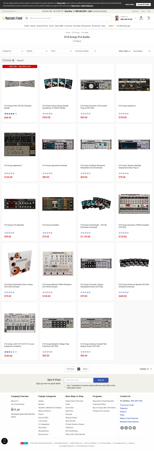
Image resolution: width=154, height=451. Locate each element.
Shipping (123, 408)
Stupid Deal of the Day (74, 401)
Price (53, 51)
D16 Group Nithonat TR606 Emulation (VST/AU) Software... (56, 285)
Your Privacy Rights (105, 443)
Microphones (86, 26)
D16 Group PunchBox (50, 225)
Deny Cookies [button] (129, 4)
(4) (16, 113)
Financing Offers (99, 404)
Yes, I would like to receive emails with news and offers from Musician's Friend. (91, 386)
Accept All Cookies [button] (143, 4)
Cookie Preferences (87, 6)
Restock (69, 414)
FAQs (122, 415)
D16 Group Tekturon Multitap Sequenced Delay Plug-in (130, 166)
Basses (33, 26)
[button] (149, 18)
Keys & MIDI (59, 26)
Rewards (135, 11)
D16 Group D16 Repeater (14, 225)
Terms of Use (75, 6)
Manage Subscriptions (129, 422)
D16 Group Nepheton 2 (13, 165)
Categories (7, 51)
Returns (123, 412)
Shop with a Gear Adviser (75, 434)
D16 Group (75, 32)
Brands (29, 51)
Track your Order (127, 405)
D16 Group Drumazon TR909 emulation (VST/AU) (134, 226)
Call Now (130, 401)
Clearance (69, 427)
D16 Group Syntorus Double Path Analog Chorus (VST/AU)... (93, 345)
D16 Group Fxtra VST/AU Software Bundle (17, 107)
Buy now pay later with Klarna (104, 408)
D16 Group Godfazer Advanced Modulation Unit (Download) (92, 166)
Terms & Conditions (90, 443)
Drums (51, 26)
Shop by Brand (71, 418)
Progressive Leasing (101, 411)
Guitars (26, 26)
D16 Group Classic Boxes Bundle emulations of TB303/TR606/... (55, 107)
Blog (143, 11)
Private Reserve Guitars (75, 424)
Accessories (96, 26)
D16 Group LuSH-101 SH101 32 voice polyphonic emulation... (19, 345)
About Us (14, 401)
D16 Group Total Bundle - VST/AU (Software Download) (93, 226)
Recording (76, 26)
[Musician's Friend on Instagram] (134, 428)
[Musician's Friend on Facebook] (122, 428)
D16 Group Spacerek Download (54, 165)
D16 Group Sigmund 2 (127, 106)
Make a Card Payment (129, 418)
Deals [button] (111, 26)
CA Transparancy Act (119, 443)
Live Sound (68, 26)
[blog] (23, 410)
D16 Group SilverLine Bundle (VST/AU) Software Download (134, 285)
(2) (16, 352)
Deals (68, 404)
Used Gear (70, 408)
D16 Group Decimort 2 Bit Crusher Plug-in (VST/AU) (93, 107)
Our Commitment (17, 404)
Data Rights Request (61, 443)
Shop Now (68, 11)
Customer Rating (81, 51)
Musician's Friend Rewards (103, 401)
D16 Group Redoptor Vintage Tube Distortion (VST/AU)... (55, 345)
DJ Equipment (43, 424)
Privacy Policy (61, 3)
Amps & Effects (42, 26)
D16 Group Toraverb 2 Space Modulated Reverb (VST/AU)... (92, 285)
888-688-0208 (81, 11)
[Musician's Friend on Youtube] (130, 428)
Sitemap (131, 443)
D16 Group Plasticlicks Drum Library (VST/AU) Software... (18, 285)
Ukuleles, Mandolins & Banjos (50, 408)
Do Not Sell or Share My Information (41, 443)
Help (148, 11)
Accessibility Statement (66, 446)
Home (68, 32)
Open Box (69, 411)
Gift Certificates (72, 431)
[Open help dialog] (4, 441)
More (104, 26)
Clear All (20, 60)
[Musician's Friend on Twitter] (126, 428)
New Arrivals (71, 421)
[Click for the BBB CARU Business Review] (24, 443)
